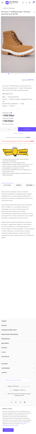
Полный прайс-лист (9, 330)
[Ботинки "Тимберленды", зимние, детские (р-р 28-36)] (18, 44)
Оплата (18, 185)
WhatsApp (25, 402)
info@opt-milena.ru (19, 390)
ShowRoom (5, 338)
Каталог (4, 363)
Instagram (16, 402)
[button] (9, 74)
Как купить (7, 185)
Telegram (20, 402)
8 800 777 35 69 (13, 386)
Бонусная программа (9, 334)
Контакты (5, 356)
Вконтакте (11, 402)
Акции (3, 321)
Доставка (29, 185)
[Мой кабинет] (29, 3)
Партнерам (5, 368)
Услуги (4, 325)
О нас (3, 352)
